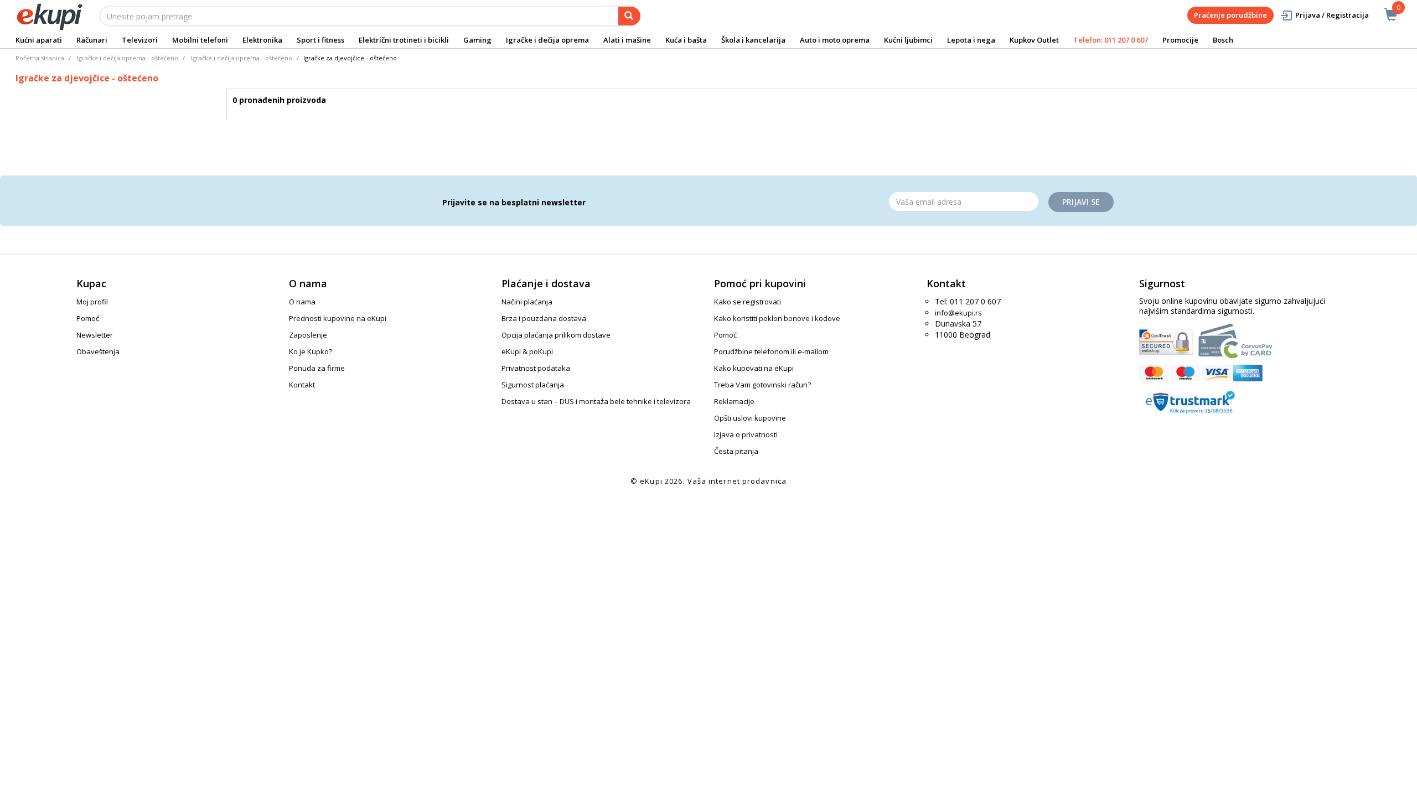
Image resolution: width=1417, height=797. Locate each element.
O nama (302, 302)
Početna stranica (39, 58)
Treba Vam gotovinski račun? (762, 385)
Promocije (1180, 40)
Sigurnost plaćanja (532, 385)
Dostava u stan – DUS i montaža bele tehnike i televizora (596, 401)
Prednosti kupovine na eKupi (337, 318)
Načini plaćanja (526, 302)
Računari (91, 40)
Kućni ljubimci (908, 40)
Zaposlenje (308, 335)
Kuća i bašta (686, 40)
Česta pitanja (736, 451)
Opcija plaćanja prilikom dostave (556, 335)
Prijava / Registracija (1332, 15)
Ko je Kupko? (310, 351)
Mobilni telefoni (200, 40)
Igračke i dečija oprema (547, 40)
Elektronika (262, 40)
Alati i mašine (627, 40)
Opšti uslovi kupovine (750, 418)
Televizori (140, 40)
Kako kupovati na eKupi (754, 368)
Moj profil (92, 302)
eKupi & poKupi (527, 351)
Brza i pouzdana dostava (543, 318)
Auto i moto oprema (835, 40)
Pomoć (87, 318)
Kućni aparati (38, 40)
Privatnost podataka (535, 368)
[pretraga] (629, 16)
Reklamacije (734, 401)
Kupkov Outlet (1034, 40)
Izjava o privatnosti (746, 434)
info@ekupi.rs (958, 313)
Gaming (477, 40)
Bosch (1223, 40)
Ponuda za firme (317, 368)
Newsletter (94, 335)
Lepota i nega (971, 40)
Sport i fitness (320, 40)
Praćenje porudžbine (1230, 15)
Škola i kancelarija (753, 40)
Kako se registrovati (747, 302)
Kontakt (302, 385)
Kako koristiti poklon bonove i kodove (777, 318)
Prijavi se (1081, 201)
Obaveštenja (98, 351)
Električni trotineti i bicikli (404, 40)
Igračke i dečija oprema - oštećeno (127, 58)
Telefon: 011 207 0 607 (1110, 40)
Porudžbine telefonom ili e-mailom (771, 351)
